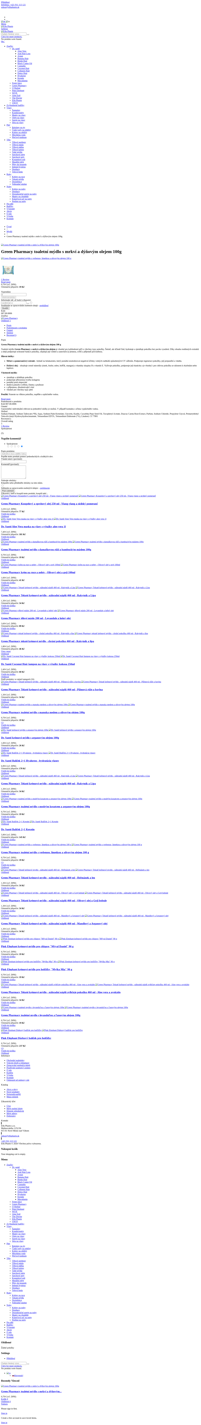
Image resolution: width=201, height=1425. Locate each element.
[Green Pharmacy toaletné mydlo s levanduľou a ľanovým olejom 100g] (64, 1007)
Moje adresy (12, 1113)
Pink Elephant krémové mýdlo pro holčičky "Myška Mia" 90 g (36, 969)
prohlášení (44, 305)
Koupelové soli (18, 159)
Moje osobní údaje (15, 1108)
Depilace (16, 169)
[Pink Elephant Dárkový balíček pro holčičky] (42, 1030)
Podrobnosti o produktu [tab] (17, 328)
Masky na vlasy (19, 115)
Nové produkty (13, 1092)
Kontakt (10, 218)
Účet (9, 1106)
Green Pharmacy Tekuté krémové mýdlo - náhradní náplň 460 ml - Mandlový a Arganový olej (54, 923)
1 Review (5, 426)
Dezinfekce (17, 182)
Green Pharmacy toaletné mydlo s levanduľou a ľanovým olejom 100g (40, 1015)
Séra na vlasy (18, 122)
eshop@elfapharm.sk (10, 1136)
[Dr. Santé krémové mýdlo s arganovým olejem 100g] (48, 730)
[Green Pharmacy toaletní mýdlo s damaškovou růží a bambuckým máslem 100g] (72, 542)
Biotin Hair (22, 61)
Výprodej (11, 209)
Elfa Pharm (17, 100)
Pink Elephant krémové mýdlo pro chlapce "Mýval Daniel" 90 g (37, 946)
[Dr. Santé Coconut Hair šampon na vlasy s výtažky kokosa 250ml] (60, 656)
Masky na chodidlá (20, 196)
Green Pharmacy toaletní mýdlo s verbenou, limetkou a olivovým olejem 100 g (45, 852)
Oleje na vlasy (18, 117)
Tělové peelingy (19, 142)
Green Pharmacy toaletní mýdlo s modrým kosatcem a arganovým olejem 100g (45, 806)
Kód (3, 404)
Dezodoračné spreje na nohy (24, 194)
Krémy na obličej (19, 132)
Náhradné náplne (19, 184)
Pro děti (10, 204)
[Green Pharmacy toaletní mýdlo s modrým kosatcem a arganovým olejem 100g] (100, 269)
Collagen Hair (24, 71)
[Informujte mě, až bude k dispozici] (28, 303)
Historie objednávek (15, 1111)
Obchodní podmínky (15, 1060)
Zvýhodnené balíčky (15, 105)
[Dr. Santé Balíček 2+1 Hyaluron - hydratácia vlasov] (48, 753)
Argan (20, 56)
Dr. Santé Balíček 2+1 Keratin (18, 829)
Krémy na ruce (18, 177)
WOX (14, 93)
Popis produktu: (8, 451)
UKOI (15, 103)
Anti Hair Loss (24, 53)
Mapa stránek (12, 1097)
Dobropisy (11, 1116)
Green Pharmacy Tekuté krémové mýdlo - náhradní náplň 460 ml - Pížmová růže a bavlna (52, 689)
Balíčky (10, 206)
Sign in (4, 1413)
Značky (10, 46)
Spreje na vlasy (18, 120)
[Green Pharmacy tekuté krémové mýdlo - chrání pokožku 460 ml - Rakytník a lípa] (74, 633)
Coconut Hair (23, 68)
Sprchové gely (18, 157)
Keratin (21, 78)
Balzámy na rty (18, 127)
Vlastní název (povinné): (11, 459)
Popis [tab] (9, 325)
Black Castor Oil (25, 63)
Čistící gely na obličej (21, 130)
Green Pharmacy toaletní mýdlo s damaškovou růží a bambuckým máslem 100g (46, 549)
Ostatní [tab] (10, 330)
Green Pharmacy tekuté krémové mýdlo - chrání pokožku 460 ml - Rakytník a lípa (47, 641)
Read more (6, 282)
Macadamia (22, 81)
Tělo (9, 140)
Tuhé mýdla (17, 152)
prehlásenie (45, 488)
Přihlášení (11, 1358)
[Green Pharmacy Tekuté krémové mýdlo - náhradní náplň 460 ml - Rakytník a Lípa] (75, 587)
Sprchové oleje (18, 154)
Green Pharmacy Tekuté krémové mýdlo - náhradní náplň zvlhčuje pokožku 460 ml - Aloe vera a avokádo (61, 992)
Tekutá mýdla (18, 179)
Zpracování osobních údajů (18, 1065)
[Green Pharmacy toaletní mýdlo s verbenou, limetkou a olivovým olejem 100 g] (100, 258)
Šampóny (16, 110)
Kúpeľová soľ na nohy (22, 199)
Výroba (10, 216)
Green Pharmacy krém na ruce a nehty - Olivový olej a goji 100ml (38, 572)
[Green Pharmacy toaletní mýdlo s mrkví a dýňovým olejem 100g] (30, 245)
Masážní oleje (18, 162)
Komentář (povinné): (10, 464)
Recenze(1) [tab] (11, 335)
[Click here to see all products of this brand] (9, 318)
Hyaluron (22, 76)
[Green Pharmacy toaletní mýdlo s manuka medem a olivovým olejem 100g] (68, 704)
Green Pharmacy (19, 85)
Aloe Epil (16, 95)
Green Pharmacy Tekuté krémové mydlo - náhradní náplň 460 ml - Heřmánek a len (48, 877)
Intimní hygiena (19, 167)
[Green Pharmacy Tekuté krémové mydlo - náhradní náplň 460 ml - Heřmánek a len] (75, 870)
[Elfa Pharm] (7, 26)
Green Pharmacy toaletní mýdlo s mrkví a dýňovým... (31, 1391)
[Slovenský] (3, 21)
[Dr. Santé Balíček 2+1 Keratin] (29, 821)
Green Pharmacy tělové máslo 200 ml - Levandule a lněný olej (36, 618)
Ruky (9, 174)
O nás (9, 214)
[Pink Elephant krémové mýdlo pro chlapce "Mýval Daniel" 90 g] (59, 939)
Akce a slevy (12, 1089)
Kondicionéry (18, 113)
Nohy (9, 186)
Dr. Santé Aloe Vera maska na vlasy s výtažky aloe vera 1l (33, 526)
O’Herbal (16, 88)
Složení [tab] (10, 333)
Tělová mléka (18, 147)
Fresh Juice (17, 83)
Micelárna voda (18, 135)
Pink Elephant (18, 90)
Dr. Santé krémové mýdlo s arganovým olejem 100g (30, 737)
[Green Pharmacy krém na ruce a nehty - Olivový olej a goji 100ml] (60, 565)
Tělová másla (18, 145)
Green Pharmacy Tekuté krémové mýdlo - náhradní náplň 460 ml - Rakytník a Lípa (48, 595)
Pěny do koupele (19, 164)
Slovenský (18, 1375)
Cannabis (22, 66)
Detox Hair (22, 73)
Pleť (8, 125)
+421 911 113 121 (9, 1141)
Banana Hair (23, 58)
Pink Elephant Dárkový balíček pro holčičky (26, 1038)
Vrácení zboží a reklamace (18, 1063)
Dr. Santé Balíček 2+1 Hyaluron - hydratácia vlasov (30, 760)
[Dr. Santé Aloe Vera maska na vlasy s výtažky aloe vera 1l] (53, 519)
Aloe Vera (22, 51)
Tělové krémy (18, 149)
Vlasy (9, 108)
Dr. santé (16, 48)
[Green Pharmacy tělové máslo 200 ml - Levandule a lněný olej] (57, 610)
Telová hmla (17, 172)
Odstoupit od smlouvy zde (18, 1080)
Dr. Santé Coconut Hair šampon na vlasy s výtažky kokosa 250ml (38, 664)
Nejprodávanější (14, 1094)
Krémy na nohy (19, 189)
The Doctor (17, 98)
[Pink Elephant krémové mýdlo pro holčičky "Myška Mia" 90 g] (58, 961)
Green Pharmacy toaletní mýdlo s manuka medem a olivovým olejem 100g (43, 712)
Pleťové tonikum (19, 137)
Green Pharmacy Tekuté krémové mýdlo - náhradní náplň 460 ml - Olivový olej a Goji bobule (54, 900)
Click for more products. (11, 36)
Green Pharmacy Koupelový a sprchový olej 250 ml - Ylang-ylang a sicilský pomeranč (49, 503)
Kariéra (10, 1073)
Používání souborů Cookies (18, 1068)
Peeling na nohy (19, 201)
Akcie (9, 211)
